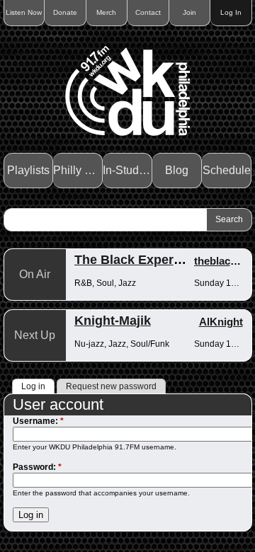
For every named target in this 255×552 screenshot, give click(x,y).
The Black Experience (140, 260)
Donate (65, 12)
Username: (38, 421)
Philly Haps (78, 170)
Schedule (227, 170)
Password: (37, 467)
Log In (231, 12)
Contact (148, 12)
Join (189, 12)
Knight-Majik (112, 321)
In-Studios (127, 170)
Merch (106, 12)
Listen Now (24, 12)
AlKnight (221, 322)
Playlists (28, 170)
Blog (176, 170)
